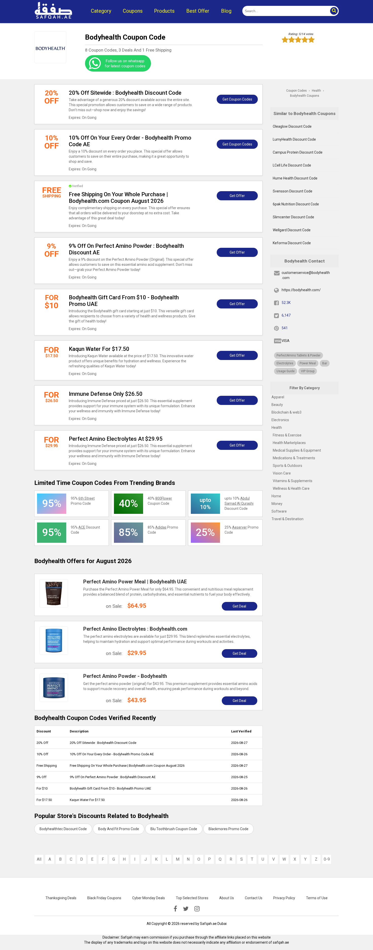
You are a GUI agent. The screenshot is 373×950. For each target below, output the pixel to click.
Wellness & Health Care (291, 488)
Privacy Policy (284, 898)
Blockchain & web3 (286, 412)
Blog (226, 10)
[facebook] (175, 909)
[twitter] (185, 909)
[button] (334, 11)
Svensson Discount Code (292, 191)
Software (279, 511)
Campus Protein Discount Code (298, 152)
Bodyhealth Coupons (304, 95)
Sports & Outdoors (287, 466)
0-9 (327, 859)
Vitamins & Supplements (292, 481)
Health (277, 427)
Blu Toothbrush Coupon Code (173, 829)
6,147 (286, 315)
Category (101, 10)
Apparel (278, 397)
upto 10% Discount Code (239, 503)
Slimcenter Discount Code (293, 217)
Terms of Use (317, 898)
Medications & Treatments (294, 458)
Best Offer (197, 10)
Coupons (133, 10)
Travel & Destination (287, 519)
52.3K (286, 303)
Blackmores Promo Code (228, 829)
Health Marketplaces (289, 443)
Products (164, 10)
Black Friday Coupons (104, 898)
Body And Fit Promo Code (118, 829)
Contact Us (253, 898)
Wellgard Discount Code (292, 230)
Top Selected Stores (192, 898)
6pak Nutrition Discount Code (296, 204)
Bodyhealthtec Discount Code (63, 829)
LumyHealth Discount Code (294, 139)
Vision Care (282, 473)
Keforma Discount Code (292, 243)
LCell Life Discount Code (292, 165)
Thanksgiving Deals (60, 898)
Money (277, 504)
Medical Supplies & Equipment (297, 450)
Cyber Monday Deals (148, 898)
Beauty (277, 405)
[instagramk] (197, 909)
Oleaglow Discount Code (292, 126)
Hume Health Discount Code (295, 178)
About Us (226, 898)
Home (276, 496)
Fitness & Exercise (287, 435)
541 (285, 328)
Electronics (280, 420)
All (39, 859)
